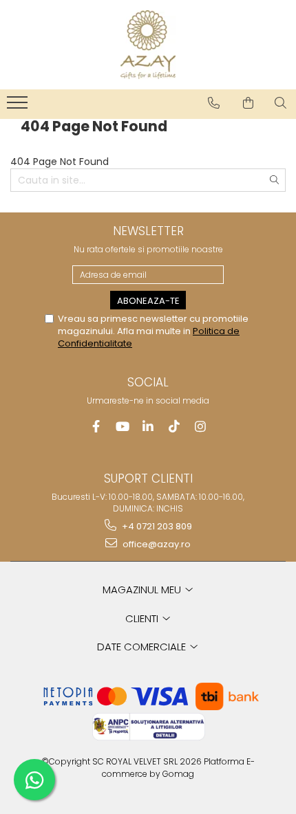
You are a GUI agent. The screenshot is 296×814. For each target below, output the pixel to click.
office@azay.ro (155, 544)
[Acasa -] (148, 44)
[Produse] (19, 106)
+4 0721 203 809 (156, 526)
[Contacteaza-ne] (213, 103)
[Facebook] (96, 427)
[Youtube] (122, 427)
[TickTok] (174, 427)
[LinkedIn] (148, 427)
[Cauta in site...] (280, 103)
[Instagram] (201, 427)
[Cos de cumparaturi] (248, 103)
